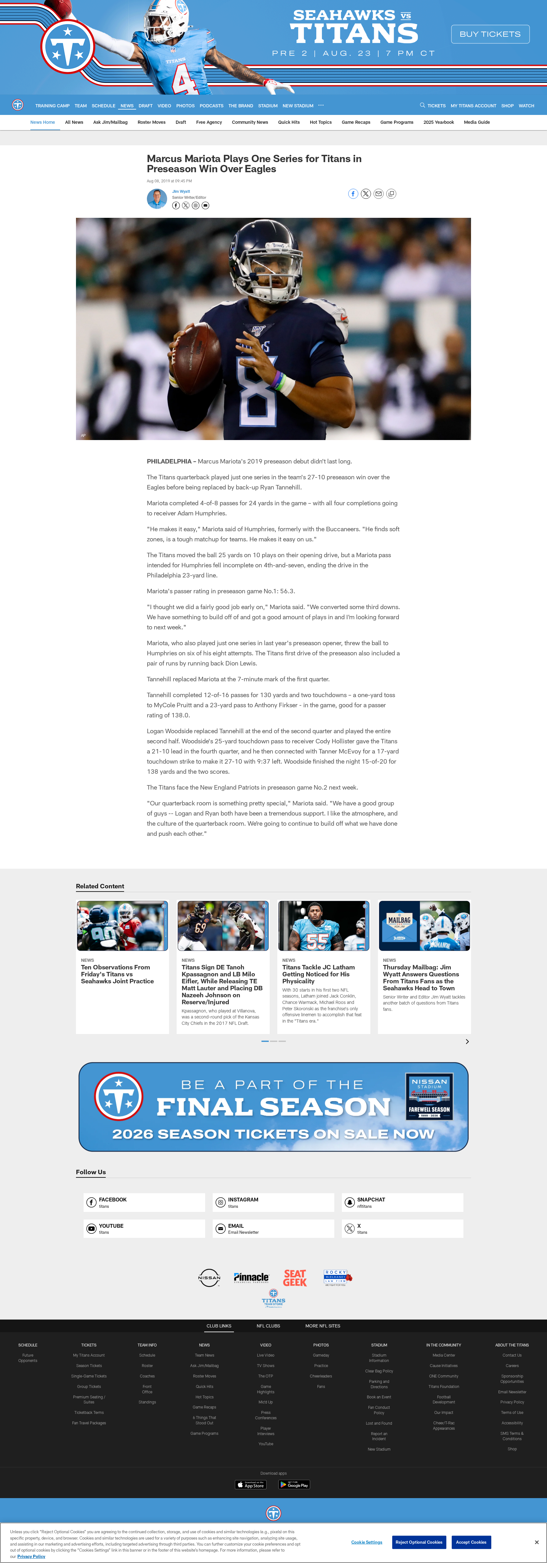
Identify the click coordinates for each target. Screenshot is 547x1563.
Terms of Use (512, 1412)
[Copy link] (391, 194)
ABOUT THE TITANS (512, 1345)
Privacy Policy (512, 1402)
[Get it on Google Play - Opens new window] (294, 1488)
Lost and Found (379, 1423)
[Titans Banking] (252, 1278)
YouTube (266, 1443)
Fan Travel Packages (89, 1423)
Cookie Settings (366, 1542)
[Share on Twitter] (366, 197)
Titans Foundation (444, 1386)
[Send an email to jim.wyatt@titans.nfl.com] (205, 205)
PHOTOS (321, 1345)
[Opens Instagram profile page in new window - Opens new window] (195, 205)
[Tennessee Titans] (273, 1514)
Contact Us (512, 1355)
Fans (321, 1386)
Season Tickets (89, 1365)
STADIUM (379, 1345)
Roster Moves (204, 1376)
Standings (147, 1402)
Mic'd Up (266, 1402)
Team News (204, 1355)
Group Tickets (89, 1386)
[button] (265, 1041)
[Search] (422, 105)
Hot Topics (205, 1397)
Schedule (27, 1345)
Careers (512, 1365)
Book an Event (379, 1397)
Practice (321, 1365)
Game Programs (204, 1433)
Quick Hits (204, 1386)
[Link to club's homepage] (17, 104)
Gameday (321, 1355)
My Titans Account (89, 1355)
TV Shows (265, 1365)
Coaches (147, 1376)
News (204, 1345)
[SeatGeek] (295, 1278)
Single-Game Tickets (89, 1376)
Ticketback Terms (89, 1412)
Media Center (444, 1355)
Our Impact (443, 1412)
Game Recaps (204, 1407)
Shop (512, 1448)
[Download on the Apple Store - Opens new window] (250, 1485)
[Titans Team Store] (273, 1299)
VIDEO (265, 1345)
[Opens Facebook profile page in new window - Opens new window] (176, 205)
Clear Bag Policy (379, 1371)
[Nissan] (209, 1278)
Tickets (89, 1345)
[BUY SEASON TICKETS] (273, 1107)
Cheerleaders (321, 1376)
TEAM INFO (147, 1345)
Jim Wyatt (181, 191)
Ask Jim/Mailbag (204, 1365)
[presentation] (468, 1042)
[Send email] (379, 197)
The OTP (265, 1376)
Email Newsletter (512, 1392)
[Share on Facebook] (353, 197)
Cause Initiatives (444, 1365)
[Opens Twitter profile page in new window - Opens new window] (186, 205)
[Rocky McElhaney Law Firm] (337, 1278)
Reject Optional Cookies (419, 1542)
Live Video (265, 1355)
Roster (147, 1365)
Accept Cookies (471, 1542)
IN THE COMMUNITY (443, 1345)
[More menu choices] (321, 105)
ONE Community (443, 1376)
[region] (273, 1542)
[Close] (537, 1542)
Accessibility (512, 1423)
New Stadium (379, 1449)
